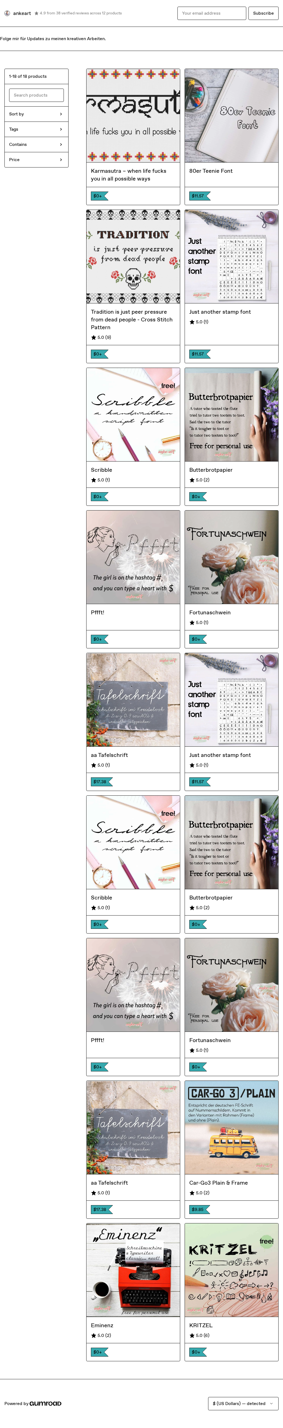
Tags (13, 129)
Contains (18, 144)
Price (14, 159)
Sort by (16, 114)
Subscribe (263, 13)
